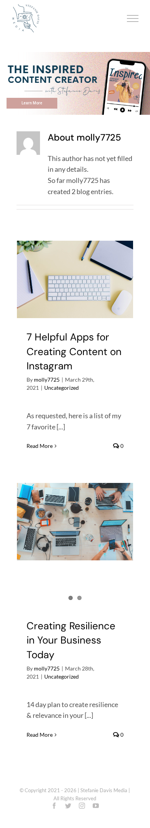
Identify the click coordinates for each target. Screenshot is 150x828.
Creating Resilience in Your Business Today (71, 640)
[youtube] (96, 806)
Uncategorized (61, 387)
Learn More (32, 103)
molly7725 (47, 379)
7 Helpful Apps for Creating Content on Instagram (74, 351)
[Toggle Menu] (132, 18)
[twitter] (68, 806)
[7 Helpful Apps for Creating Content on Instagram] (75, 279)
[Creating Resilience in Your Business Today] (75, 521)
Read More (40, 445)
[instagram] (82, 806)
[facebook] (54, 806)
